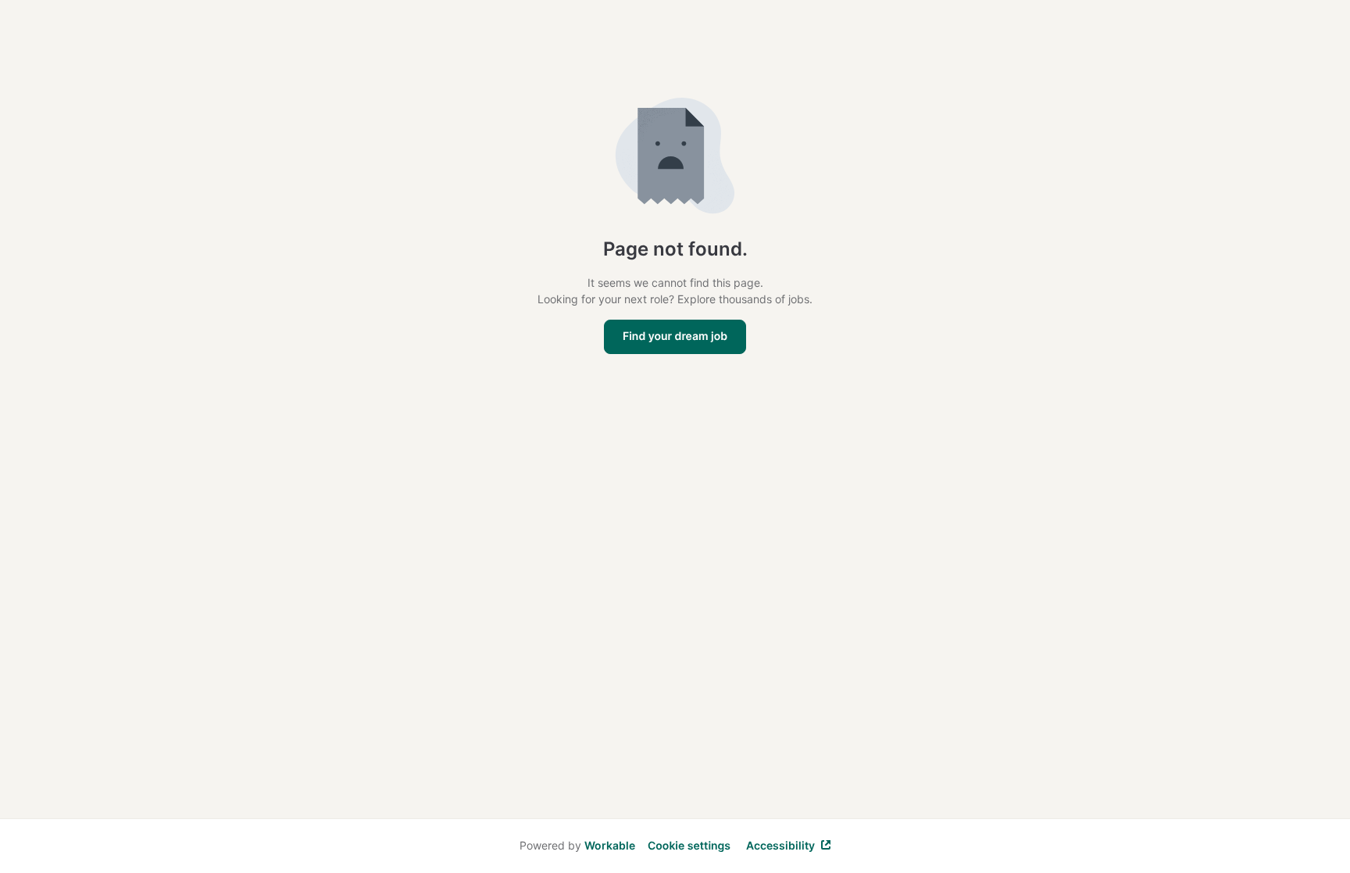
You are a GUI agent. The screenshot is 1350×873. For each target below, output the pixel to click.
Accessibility (780, 845)
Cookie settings (689, 846)
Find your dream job (675, 336)
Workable (609, 845)
